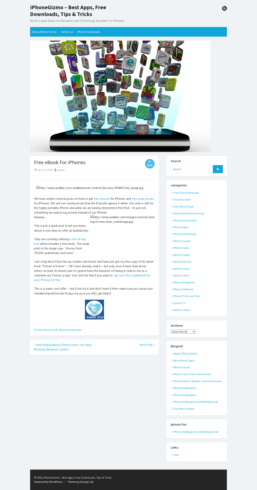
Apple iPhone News (185, 353)
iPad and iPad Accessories (189, 213)
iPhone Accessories (185, 220)
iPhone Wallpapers (185, 388)
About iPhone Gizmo (44, 31)
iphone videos (182, 309)
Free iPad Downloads (186, 192)
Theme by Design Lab (81, 481)
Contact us (67, 31)
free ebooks (102, 198)
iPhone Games (182, 241)
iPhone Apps (181, 227)
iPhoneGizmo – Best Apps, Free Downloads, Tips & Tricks (68, 10)
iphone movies (182, 261)
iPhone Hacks (181, 247)
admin (61, 170)
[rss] (224, 8)
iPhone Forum (181, 367)
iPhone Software (183, 289)
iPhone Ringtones (184, 282)
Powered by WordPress (48, 481)
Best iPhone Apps (183, 360)
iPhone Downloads (88, 31)
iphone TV (179, 303)
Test (176, 455)
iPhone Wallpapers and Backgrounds (195, 401)
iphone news (181, 275)
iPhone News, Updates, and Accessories (197, 381)
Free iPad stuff (182, 199)
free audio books (143, 198)
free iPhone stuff (47, 329)
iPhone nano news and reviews (192, 374)
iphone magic (181, 254)
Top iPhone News (183, 408)
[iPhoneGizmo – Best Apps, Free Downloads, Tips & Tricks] (128, 96)
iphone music (181, 268)
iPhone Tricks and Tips (186, 296)
